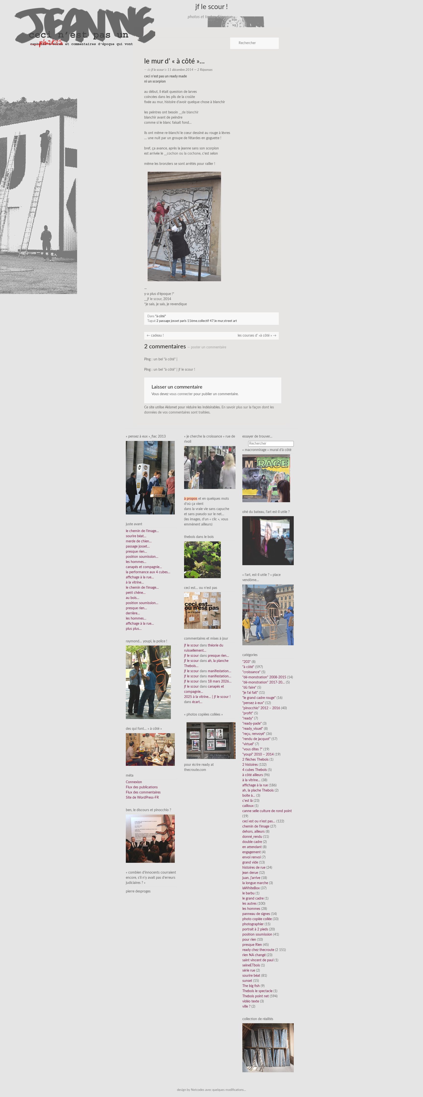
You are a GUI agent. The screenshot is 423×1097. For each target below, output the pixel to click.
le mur (218, 320)
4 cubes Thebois (254, 770)
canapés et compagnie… (144, 567)
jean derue (250, 873)
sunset (247, 981)
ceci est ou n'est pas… (258, 821)
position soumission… (142, 557)
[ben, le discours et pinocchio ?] (150, 838)
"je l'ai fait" (250, 693)
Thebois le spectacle (257, 991)
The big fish (251, 986)
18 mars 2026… (220, 681)
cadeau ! (155, 335)
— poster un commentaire (206, 347)
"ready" (247, 718)
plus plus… (134, 629)
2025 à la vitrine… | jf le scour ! (207, 697)
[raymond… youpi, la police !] (148, 682)
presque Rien (252, 945)
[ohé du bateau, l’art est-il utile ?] (268, 540)
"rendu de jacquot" (256, 739)
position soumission (257, 934)
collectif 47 (206, 320)
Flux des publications (142, 787)
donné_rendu (252, 837)
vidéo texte (250, 1001)
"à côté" (160, 316)
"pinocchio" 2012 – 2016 (261, 708)
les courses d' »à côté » (257, 335)
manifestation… (219, 671)
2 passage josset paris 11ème (176, 320)
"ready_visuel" (252, 729)
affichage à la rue (255, 785)
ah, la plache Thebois (258, 790)
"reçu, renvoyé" (253, 734)
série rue (248, 970)
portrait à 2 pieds (255, 929)
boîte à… (248, 795)
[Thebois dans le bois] (202, 559)
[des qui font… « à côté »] (150, 749)
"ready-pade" (252, 723)
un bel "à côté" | (165, 359)
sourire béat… (136, 536)
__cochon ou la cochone (182, 153)
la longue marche (255, 883)
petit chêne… (136, 593)
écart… (197, 702)
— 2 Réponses (202, 69)
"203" (246, 662)
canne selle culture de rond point (267, 811)
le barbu (248, 893)
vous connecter (181, 394)
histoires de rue (253, 867)
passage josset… (138, 546)
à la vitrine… (135, 582)
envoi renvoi (251, 857)
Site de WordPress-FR (142, 797)
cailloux (248, 806)
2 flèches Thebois (255, 759)
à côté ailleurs (252, 775)
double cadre (252, 842)
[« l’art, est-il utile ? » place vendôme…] (268, 614)
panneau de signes (256, 914)
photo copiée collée (257, 919)
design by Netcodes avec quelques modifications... (211, 1089)
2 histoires (250, 765)
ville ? (246, 1006)
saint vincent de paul (257, 960)
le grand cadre (253, 898)
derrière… (133, 613)
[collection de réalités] (268, 1047)
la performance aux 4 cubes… (148, 572)
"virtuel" (248, 744)
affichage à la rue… (140, 577)
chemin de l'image (255, 826)
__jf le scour (153, 299)
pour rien (249, 939)
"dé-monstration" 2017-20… (263, 682)
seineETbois (251, 965)
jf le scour (157, 69)
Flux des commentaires (143, 792)
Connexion (134, 782)
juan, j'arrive (251, 878)
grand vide (250, 862)
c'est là (247, 801)
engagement (251, 852)
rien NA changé (254, 955)
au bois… (132, 598)
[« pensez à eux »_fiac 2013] (150, 477)
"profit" (247, 713)
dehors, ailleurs (253, 831)
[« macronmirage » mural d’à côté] (266, 478)
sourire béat (251, 975)
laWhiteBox (251, 888)
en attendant (252, 847)
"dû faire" (249, 687)
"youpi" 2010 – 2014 (258, 754)
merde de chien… (139, 541)
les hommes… (136, 562)
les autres (249, 903)
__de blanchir (189, 112)
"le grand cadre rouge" (259, 698)
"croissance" (251, 672)
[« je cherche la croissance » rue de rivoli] (209, 467)
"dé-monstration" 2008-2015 (264, 677)
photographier (253, 924)
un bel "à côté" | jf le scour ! (174, 369)
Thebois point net (255, 996)
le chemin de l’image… (142, 531)
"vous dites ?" (252, 749)
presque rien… (136, 551)
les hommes (251, 909)
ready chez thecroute (258, 950)
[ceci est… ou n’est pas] (202, 610)
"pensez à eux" (253, 703)
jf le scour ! (211, 6)
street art (230, 320)
